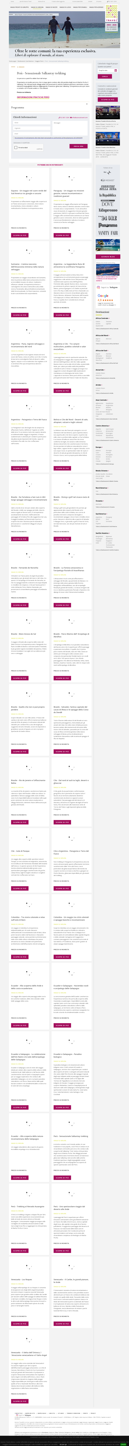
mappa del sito (30, 1413)
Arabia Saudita (100, 474)
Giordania (109, 474)
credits (85, 1413)
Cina (97, 410)
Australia (98, 504)
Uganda (108, 324)
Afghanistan (99, 403)
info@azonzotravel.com (80, 117)
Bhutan (98, 407)
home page (12, 61)
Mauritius (99, 360)
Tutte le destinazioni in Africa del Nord (107, 344)
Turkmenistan (110, 545)
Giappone (99, 414)
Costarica (99, 431)
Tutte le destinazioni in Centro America (107, 440)
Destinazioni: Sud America (25, 61)
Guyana (98, 524)
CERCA (105, 76)
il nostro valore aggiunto (58, 1)
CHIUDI (123, 1444)
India (97, 543)
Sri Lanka (109, 543)
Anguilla (98, 429)
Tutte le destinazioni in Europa (105, 464)
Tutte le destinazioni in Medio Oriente (107, 481)
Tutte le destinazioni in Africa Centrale (107, 329)
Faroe (97, 459)
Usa (97, 491)
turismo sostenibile (77, 1)
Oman (108, 476)
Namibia (108, 354)
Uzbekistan (109, 414)
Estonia (98, 457)
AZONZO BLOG (108, 257)
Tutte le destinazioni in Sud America (106, 526)
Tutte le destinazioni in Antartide (105, 378)
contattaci (19, 1413)
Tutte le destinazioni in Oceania (105, 507)
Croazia (98, 455)
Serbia (108, 459)
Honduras (99, 435)
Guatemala (99, 433)
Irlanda (98, 461)
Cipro (97, 453)
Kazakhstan (109, 403)
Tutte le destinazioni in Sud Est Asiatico (107, 550)
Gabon (98, 321)
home (12, 1)
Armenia (98, 405)
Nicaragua (109, 433)
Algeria (98, 339)
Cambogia (99, 539)
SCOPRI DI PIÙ (107, 100)
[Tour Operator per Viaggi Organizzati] (111, 21)
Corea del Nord (100, 412)
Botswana (99, 356)
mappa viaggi (42, 1413)
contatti (90, 1)
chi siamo (98, 1)
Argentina (99, 517)
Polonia (108, 453)
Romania (109, 457)
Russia (108, 412)
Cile (97, 521)
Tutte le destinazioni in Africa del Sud (107, 363)
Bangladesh (99, 536)
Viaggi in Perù (39, 61)
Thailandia (109, 547)
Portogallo (109, 455)
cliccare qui (63, 1444)
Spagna (108, 461)
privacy (93, 1413)
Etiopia (98, 341)
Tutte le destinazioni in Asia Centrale (106, 419)
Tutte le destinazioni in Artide (104, 393)
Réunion (108, 356)
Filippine (98, 541)
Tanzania (109, 321)
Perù (107, 519)
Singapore (109, 541)
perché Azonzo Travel (25, 1)
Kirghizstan (109, 405)
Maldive (108, 407)
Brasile (98, 519)
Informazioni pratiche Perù (33, 97)
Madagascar (100, 358)
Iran (97, 416)
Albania (98, 450)
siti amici (61, 1413)
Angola (98, 354)
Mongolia (109, 410)
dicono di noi (41, 1)
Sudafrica (109, 358)
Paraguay (109, 517)
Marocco (108, 339)
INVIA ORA (78, 146)
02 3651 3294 (112, 1)
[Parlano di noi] (108, 201)
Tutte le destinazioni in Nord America (107, 494)
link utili (52, 1413)
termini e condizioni (73, 1413)
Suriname (109, 521)
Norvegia (109, 450)
